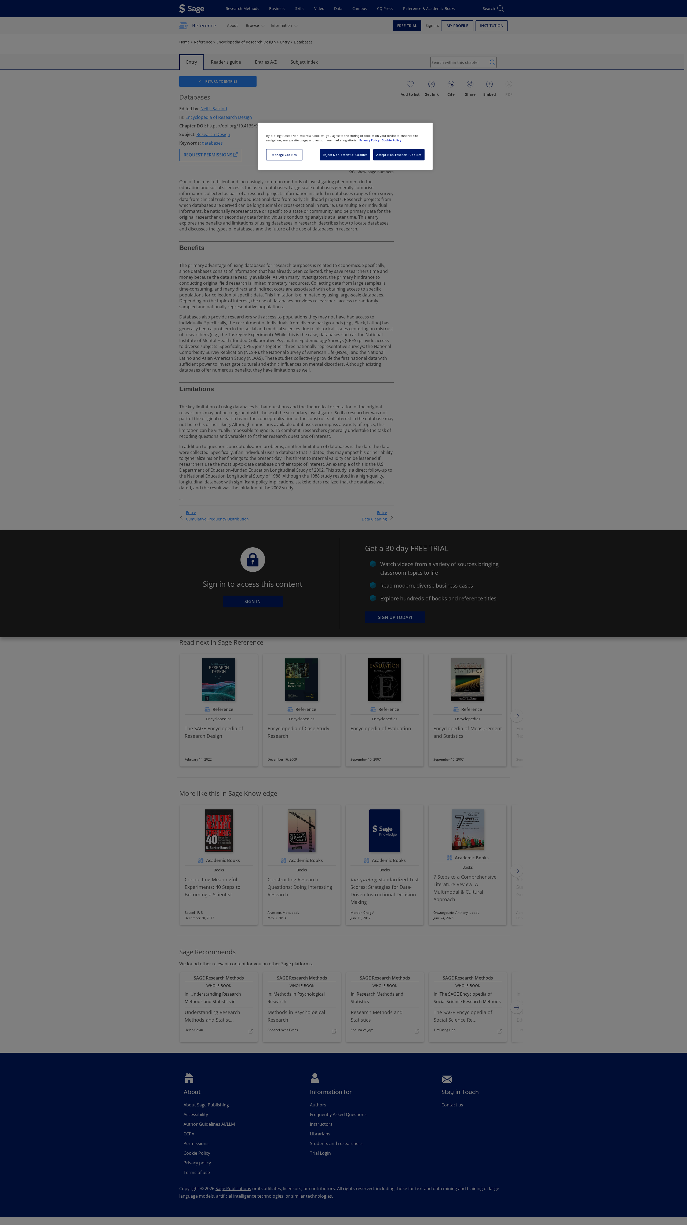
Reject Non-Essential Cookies (345, 155)
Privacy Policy (369, 140)
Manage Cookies (284, 155)
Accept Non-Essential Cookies (399, 155)
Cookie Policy (391, 140)
